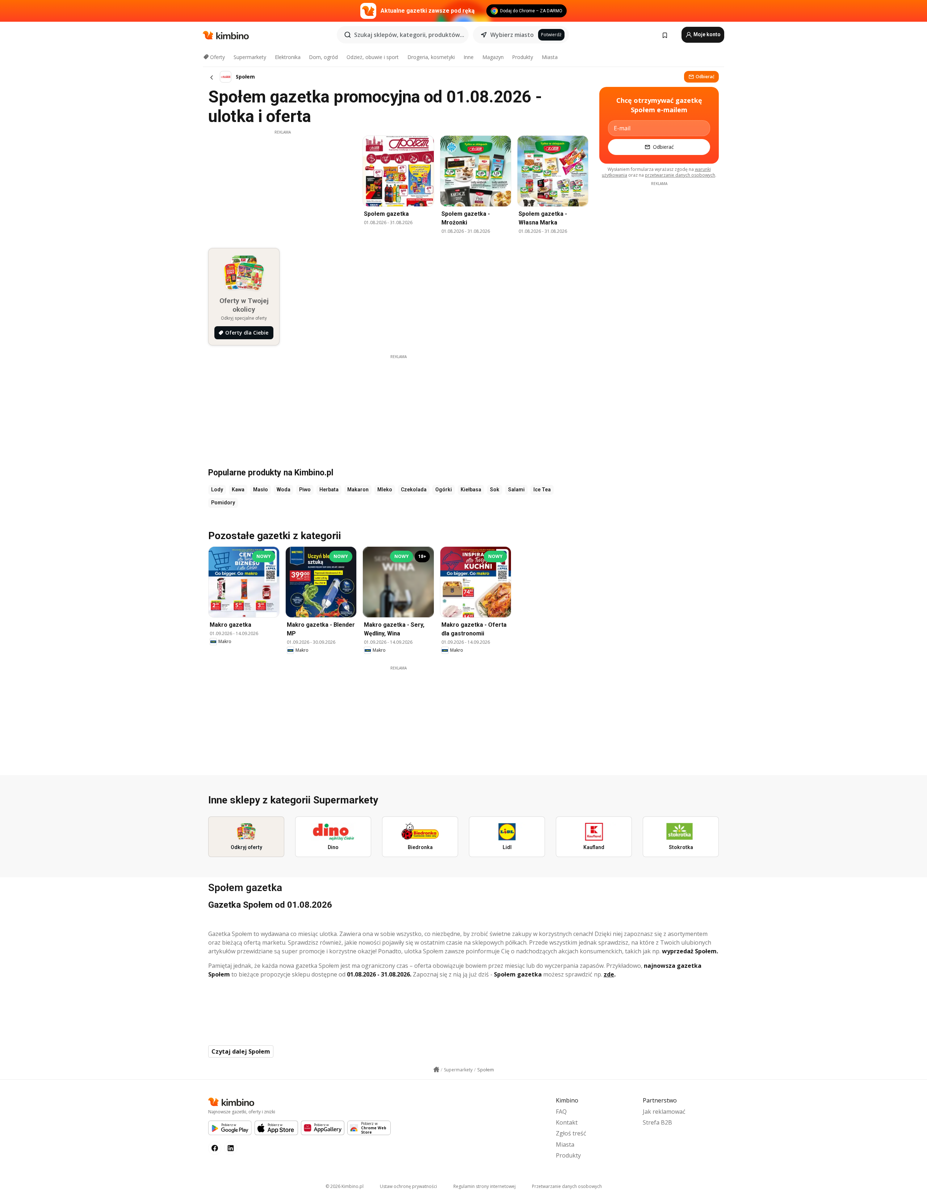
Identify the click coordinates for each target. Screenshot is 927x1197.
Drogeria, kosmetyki (431, 57)
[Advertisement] (282, 185)
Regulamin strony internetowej (484, 1186)
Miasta (550, 57)
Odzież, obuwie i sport (373, 57)
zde (609, 974)
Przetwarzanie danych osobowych (567, 1186)
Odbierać (705, 77)
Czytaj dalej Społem (240, 1051)
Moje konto (706, 34)
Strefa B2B (657, 1122)
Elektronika (288, 57)
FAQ (561, 1112)
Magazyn (493, 57)
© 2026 (345, 1186)
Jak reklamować (664, 1112)
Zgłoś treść (571, 1133)
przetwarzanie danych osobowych (680, 175)
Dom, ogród (323, 57)
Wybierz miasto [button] (512, 35)
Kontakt (567, 1122)
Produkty (522, 57)
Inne (469, 57)
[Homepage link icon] (436, 1069)
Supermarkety (250, 57)
